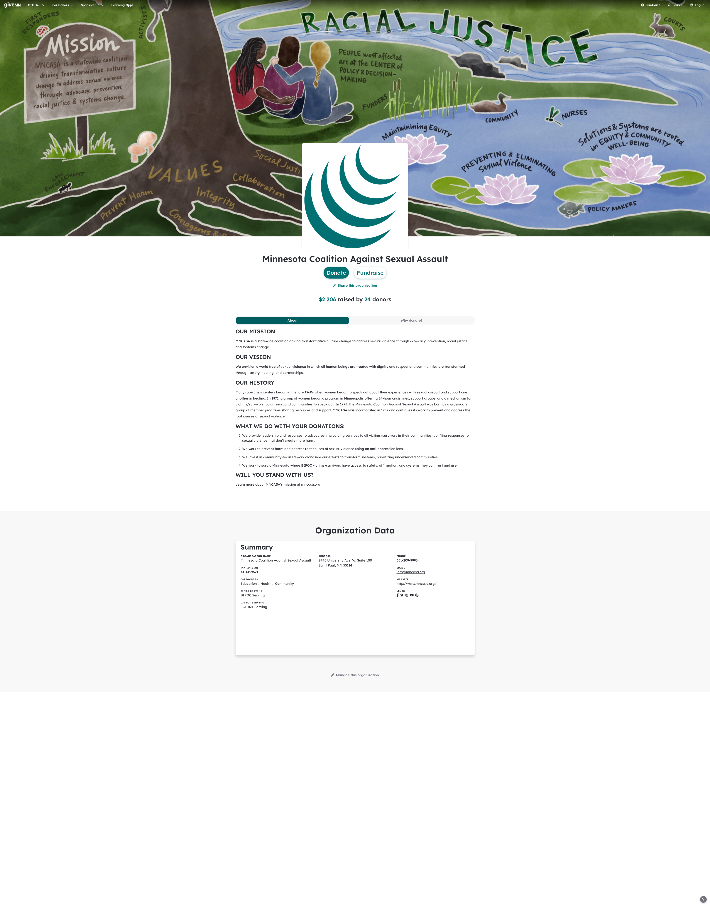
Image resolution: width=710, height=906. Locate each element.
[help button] (703, 899)
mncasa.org (310, 484)
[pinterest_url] (416, 595)
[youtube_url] (412, 595)
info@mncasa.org (411, 572)
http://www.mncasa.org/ (417, 583)
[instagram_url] (406, 595)
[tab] (292, 320)
